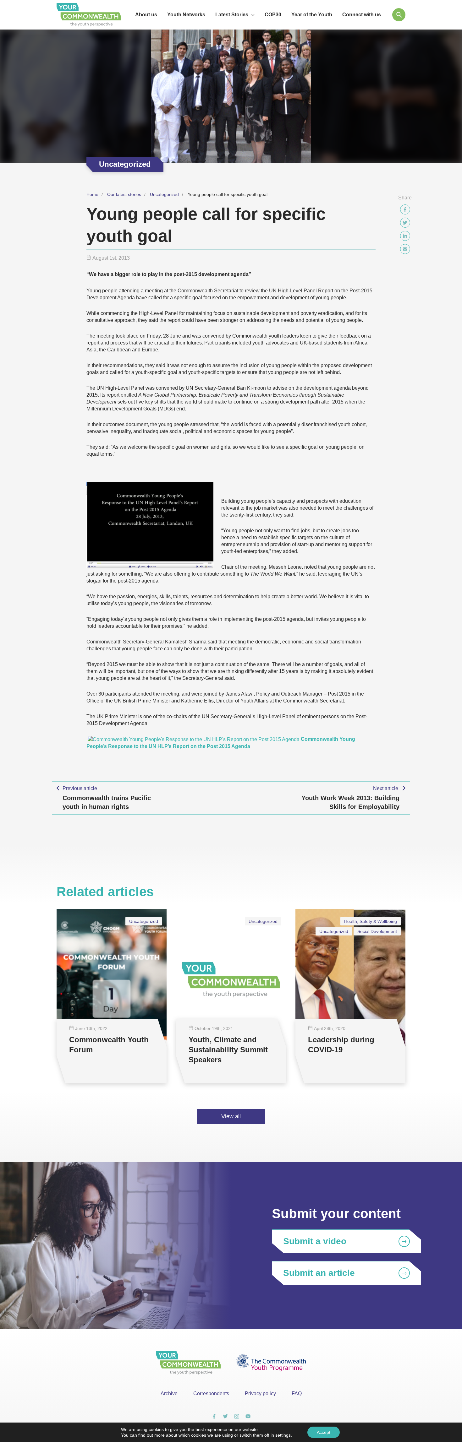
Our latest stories (124, 194)
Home (92, 194)
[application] (251, 15)
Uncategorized (164, 194)
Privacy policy (260, 1393)
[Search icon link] (398, 14)
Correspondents (211, 1393)
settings (283, 1435)
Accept (323, 1432)
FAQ (297, 1393)
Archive (169, 1393)
